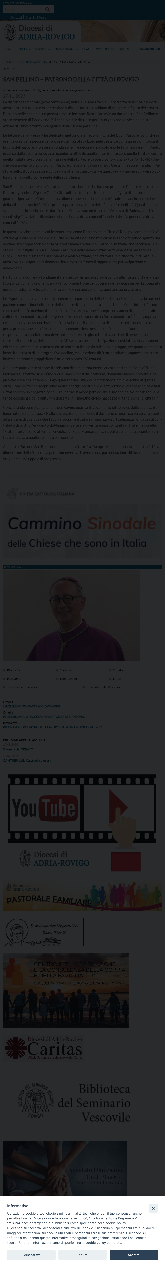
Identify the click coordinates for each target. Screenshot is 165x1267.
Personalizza (31, 1255)
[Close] (153, 1208)
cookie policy (95, 1243)
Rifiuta (82, 1255)
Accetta (133, 1255)
